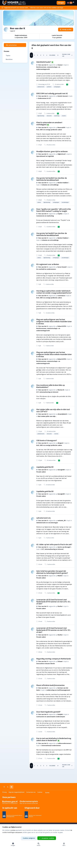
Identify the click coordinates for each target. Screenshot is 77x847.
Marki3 (60, 576)
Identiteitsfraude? (43, 62)
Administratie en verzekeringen (47, 523)
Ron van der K (43, 65)
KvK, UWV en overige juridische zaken (49, 130)
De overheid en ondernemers (46, 269)
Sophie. (60, 214)
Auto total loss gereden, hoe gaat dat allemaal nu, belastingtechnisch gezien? (52, 572)
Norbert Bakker (63, 183)
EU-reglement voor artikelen (47, 264)
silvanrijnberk (62, 414)
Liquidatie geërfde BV (45, 467)
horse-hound (62, 267)
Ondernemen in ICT (44, 98)
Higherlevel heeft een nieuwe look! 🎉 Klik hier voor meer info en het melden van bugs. (33, 8)
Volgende (52, 55)
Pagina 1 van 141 (66, 55)
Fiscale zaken (41, 472)
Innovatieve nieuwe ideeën (45, 663)
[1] (68, 3)
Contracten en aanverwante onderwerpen (50, 717)
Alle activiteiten (11, 45)
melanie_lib (62, 520)
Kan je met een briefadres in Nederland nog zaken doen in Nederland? (53, 739)
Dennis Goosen (63, 96)
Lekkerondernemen (64, 743)
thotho (60, 606)
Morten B (61, 390)
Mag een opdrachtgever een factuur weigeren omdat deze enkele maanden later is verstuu (54, 321)
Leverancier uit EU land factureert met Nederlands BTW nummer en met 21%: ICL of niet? (53, 601)
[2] (70, 3)
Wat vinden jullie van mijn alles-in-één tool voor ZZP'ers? (53, 410)
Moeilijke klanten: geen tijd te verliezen (52, 151)
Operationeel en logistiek (45, 156)
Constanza (61, 295)
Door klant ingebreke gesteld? (48, 712)
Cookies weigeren (29, 838)
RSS (48, 792)
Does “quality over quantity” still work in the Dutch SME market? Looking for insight (53, 210)
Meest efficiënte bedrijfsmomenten (50, 685)
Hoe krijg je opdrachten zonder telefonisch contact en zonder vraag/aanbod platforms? (54, 292)
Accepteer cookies (48, 838)
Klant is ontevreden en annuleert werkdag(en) (49, 123)
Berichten (9, 59)
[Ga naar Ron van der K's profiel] (33, 63)
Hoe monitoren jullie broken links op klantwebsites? (50, 386)
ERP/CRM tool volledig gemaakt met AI (52, 93)
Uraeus (60, 65)
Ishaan (60, 661)
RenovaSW (61, 127)
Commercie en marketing (45, 216)
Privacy (4, 792)
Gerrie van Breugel (64, 547)
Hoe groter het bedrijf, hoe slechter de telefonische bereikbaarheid (51, 179)
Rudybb (60, 714)
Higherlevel (61, 154)
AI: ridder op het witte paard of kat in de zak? (54, 544)
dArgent (60, 443)
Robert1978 (62, 326)
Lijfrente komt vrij (43, 518)
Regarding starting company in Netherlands (53, 659)
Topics (8, 55)
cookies (12, 830)
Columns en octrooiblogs (50, 185)
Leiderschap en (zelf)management (58, 690)
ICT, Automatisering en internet (47, 392)
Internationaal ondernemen (51, 745)
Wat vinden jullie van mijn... (47, 416)
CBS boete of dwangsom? (46, 440)
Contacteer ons (30, 792)
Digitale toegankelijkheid (16, 792)
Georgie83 (61, 470)
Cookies (39, 792)
